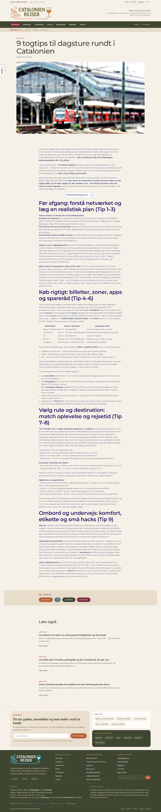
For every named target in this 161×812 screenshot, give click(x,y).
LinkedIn (69, 600)
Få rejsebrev (146, 24)
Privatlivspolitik (122, 762)
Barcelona (15, 24)
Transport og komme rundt (96, 762)
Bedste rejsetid (100, 742)
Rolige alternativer (92, 776)
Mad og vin (138, 737)
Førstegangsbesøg (93, 772)
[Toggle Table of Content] (91, 195)
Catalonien (27, 24)
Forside (136, 24)
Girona (50, 24)
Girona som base (140, 719)
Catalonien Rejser (18, 2)
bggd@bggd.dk (123, 758)
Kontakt (148, 809)
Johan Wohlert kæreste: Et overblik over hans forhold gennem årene (74, 684)
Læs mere (43, 646)
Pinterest (84, 600)
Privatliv (133, 2)
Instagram (15, 779)
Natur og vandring (102, 724)
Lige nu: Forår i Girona (37, 2)
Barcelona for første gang (104, 719)
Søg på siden (122, 772)
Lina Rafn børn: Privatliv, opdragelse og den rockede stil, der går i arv (74, 659)
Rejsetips (72, 24)
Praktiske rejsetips (118, 724)
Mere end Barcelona (93, 779)
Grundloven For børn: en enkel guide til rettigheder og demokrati (72, 635)
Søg (148, 777)
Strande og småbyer (124, 719)
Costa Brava (39, 24)
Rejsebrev (141, 2)
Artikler (127, 2)
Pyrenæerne (60, 24)
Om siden (120, 769)
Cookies (141, 809)
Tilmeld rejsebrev (79, 736)
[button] (2, 70)
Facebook (45, 600)
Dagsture (89, 765)
